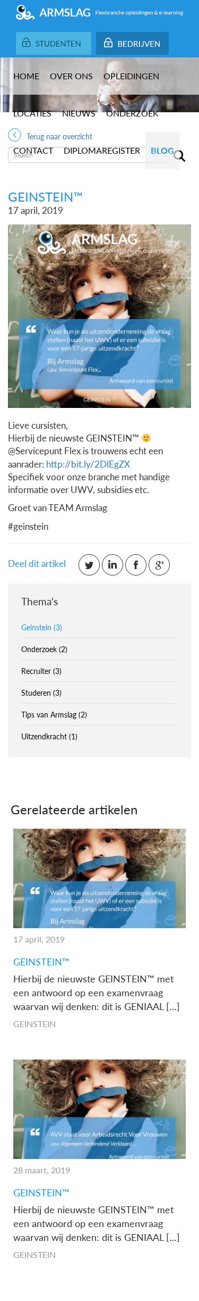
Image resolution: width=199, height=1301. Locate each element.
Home (26, 76)
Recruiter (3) (41, 670)
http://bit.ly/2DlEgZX (88, 463)
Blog (162, 150)
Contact (33, 150)
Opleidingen (131, 76)
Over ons (71, 76)
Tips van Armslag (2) (54, 714)
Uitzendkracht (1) (49, 736)
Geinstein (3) (41, 627)
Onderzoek (132, 113)
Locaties (32, 113)
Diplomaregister (102, 150)
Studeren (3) (41, 692)
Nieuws (79, 113)
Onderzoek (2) (44, 649)
